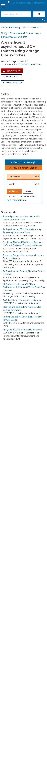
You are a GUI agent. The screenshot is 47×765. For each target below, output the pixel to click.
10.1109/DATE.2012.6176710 (29, 64)
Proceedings (15, 27)
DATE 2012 (36, 27)
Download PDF (13, 71)
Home (4, 27)
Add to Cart (14, 191)
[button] (43, 19)
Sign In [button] (33, 167)
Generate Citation (12, 83)
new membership (16, 199)
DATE (26, 27)
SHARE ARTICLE (13, 77)
